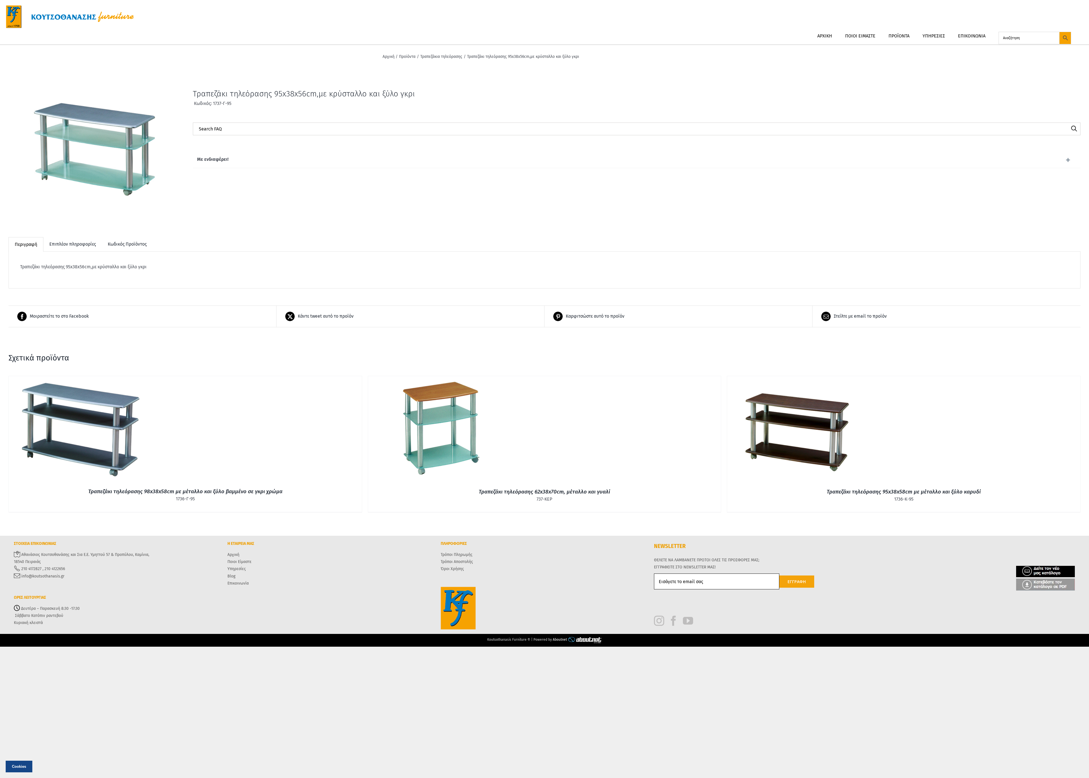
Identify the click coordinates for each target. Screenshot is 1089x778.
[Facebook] (673, 621)
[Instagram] (659, 621)
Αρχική (233, 554)
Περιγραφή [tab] (26, 244)
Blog (231, 576)
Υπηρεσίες (236, 568)
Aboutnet (560, 640)
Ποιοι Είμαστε (239, 561)
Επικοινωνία (238, 583)
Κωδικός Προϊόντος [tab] (127, 244)
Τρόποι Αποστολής (457, 561)
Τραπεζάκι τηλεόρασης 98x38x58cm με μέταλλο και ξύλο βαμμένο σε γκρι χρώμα (185, 491)
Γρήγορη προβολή (80, 430)
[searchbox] (636, 129)
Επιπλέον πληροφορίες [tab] (72, 244)
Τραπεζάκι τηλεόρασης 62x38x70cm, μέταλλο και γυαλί (544, 491)
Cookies (19, 766)
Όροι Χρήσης (452, 568)
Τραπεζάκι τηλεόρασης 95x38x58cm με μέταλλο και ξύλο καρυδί (904, 491)
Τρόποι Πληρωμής (456, 554)
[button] (636, 159)
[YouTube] (688, 621)
